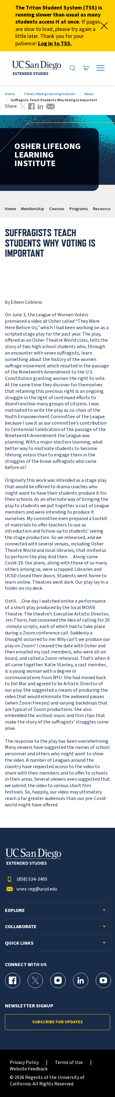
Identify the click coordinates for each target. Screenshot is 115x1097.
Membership (32, 209)
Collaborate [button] (20, 927)
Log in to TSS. (55, 43)
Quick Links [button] (19, 943)
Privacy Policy (24, 1062)
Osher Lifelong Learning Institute (49, 94)
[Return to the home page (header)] (36, 68)
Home (9, 94)
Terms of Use (69, 1062)
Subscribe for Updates (57, 1022)
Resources (103, 209)
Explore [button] (15, 910)
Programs (78, 209)
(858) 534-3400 (32, 879)
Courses (56, 209)
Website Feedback (29, 1069)
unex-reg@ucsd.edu (37, 889)
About (89, 94)
